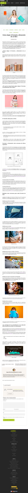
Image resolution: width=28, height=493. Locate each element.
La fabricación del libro (14, 482)
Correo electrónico (16, 409)
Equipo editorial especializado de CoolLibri (14, 372)
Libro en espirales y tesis (14, 449)
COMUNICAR (14, 470)
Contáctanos (14, 440)
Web (3, 412)
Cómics (14, 448)
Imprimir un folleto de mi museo (14, 462)
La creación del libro (14, 481)
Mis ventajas (14, 433)
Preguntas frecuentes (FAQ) (14, 480)
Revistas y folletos (14, 447)
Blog (14, 437)
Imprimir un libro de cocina (14, 463)
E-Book (14, 454)
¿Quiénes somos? (14, 432)
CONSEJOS (14, 476)
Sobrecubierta (16, 32)
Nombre (4, 409)
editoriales (11, 333)
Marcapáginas (14, 453)
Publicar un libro (14, 471)
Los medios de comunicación (14, 473)
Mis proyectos (14, 438)
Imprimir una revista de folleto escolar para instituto (14, 468)
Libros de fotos (14, 446)
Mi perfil (14, 439)
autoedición (18, 329)
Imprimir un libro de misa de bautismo (14, 464)
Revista (11, 32)
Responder (10, 393)
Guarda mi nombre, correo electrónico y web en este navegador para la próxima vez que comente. (13, 417)
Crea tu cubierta (14, 455)
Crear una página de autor (14, 472)
